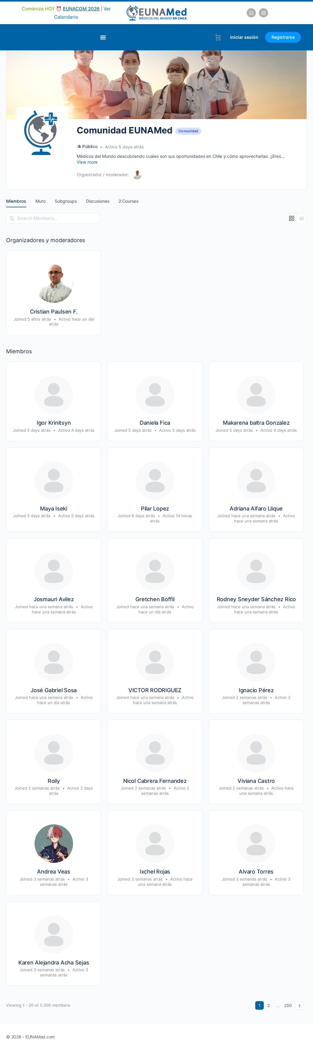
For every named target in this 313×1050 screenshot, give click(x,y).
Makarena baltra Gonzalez (256, 423)
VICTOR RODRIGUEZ (155, 690)
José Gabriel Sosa (54, 690)
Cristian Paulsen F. (53, 311)
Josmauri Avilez (54, 599)
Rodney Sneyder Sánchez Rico (256, 599)
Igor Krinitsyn (54, 423)
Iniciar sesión (244, 37)
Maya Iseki (53, 508)
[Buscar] (12, 218)
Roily (54, 781)
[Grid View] (292, 218)
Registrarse (283, 37)
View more (87, 162)
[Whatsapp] (251, 12)
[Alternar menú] (103, 37)
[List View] (302, 218)
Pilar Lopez (155, 508)
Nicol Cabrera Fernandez (154, 781)
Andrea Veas (53, 871)
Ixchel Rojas (155, 871)
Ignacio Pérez (256, 690)
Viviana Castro (256, 781)
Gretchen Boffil (154, 599)
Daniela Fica (155, 423)
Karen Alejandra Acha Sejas (53, 962)
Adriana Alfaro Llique (256, 508)
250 (288, 1005)
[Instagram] (263, 12)
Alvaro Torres (256, 871)
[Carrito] (218, 37)
